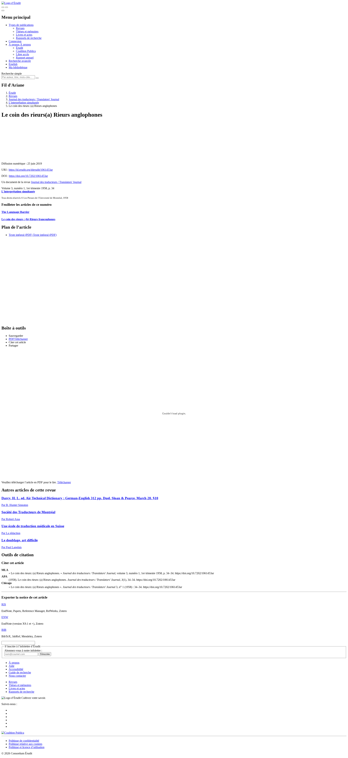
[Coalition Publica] (12, 732)
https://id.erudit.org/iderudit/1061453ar (31, 169)
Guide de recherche (20, 672)
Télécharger (64, 482)
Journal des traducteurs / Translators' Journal (34, 99)
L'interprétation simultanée (24, 102)
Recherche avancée (20, 60)
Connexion (15, 41)
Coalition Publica (26, 51)
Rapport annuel (25, 57)
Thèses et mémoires (27, 31)
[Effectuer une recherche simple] (2, 7)
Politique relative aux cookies (25, 743)
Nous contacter (17, 675)
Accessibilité (16, 669)
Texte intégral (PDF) (20, 234)
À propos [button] (14, 44)
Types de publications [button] (21, 24)
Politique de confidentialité (24, 740)
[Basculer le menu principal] (2, 10)
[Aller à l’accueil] (11, 3)
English (13, 64)
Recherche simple (11, 73)
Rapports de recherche (29, 38)
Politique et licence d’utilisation (26, 747)
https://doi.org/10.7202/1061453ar (28, 175)
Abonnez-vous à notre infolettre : (23, 650)
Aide (11, 665)
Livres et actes (24, 34)
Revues (20, 28)
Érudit (19, 47)
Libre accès (22, 54)
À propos (25, 44)
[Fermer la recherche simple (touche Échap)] (6, 7)
